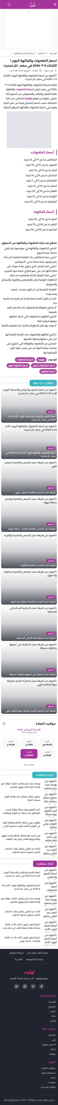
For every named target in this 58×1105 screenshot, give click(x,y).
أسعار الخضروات (43, 152)
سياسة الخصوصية (34, 959)
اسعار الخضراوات (25, 359)
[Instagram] (25, 986)
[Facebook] (41, 986)
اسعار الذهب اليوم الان (37, 952)
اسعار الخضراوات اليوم (44, 365)
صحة (53, 1077)
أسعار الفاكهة (44, 212)
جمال (53, 1049)
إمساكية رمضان (48, 1073)
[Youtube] (16, 986)
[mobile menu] (55, 4)
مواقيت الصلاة (48, 1068)
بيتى (54, 1039)
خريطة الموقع (16, 952)
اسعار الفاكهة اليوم (18, 365)
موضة (52, 1054)
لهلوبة (28, 98)
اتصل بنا (18, 959)
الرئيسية (52, 1001)
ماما (53, 1016)
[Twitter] (33, 986)
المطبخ (52, 1035)
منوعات (52, 1082)
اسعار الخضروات (25, 89)
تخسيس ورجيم (49, 1044)
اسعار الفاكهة (48, 371)
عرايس (53, 1011)
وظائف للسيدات (48, 1087)
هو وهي (52, 1006)
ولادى (53, 1020)
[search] (9, 4)
